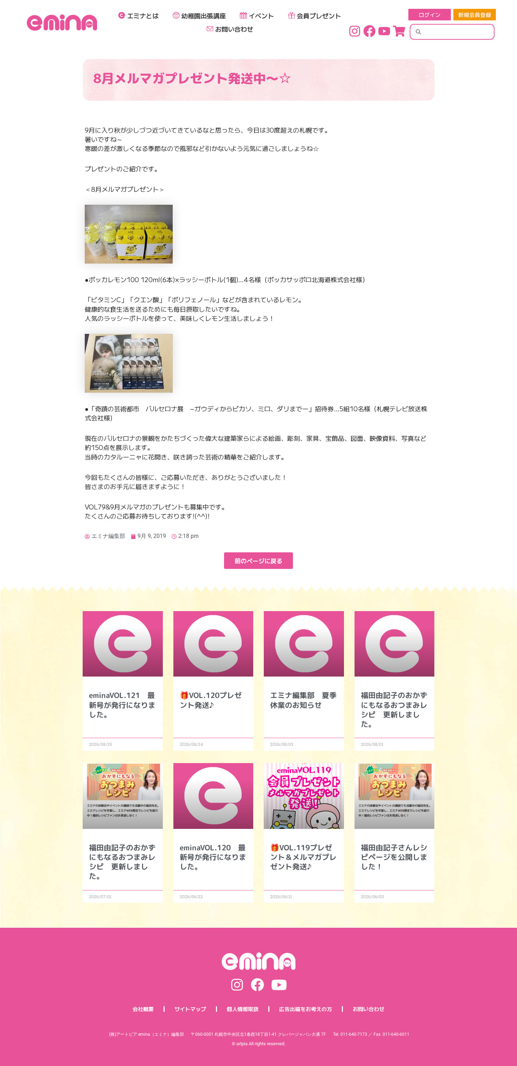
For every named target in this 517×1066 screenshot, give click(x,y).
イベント (261, 15)
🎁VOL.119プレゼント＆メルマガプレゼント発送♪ (303, 857)
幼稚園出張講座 (203, 15)
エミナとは (143, 15)
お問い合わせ (234, 28)
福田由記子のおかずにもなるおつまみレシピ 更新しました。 (394, 709)
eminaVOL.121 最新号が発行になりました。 (122, 705)
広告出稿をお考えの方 (305, 1009)
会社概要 (143, 1009)
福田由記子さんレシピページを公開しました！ (394, 857)
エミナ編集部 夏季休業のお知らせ (303, 700)
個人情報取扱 (242, 1009)
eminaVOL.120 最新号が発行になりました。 (213, 857)
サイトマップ (190, 1009)
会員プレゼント (319, 15)
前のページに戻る (258, 560)
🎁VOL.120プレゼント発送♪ (211, 700)
